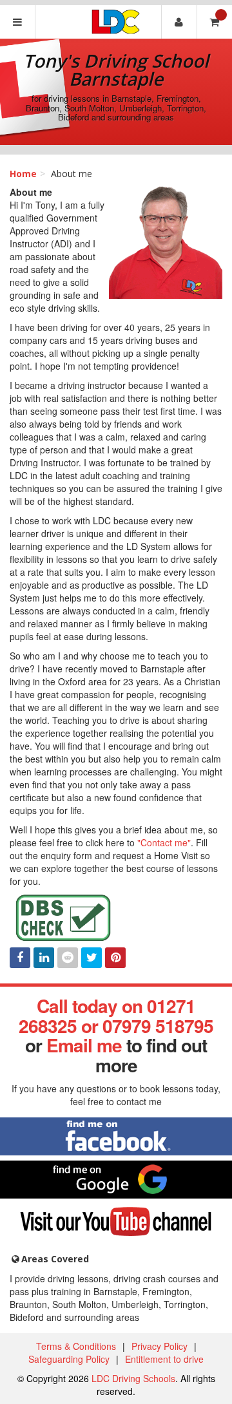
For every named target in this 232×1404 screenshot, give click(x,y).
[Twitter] (91, 957)
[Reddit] (67, 957)
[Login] (179, 22)
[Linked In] (44, 957)
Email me (84, 1045)
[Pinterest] (115, 957)
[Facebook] (20, 957)
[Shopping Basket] (214, 22)
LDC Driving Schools (133, 1378)
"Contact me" (164, 842)
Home (23, 173)
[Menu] (17, 22)
